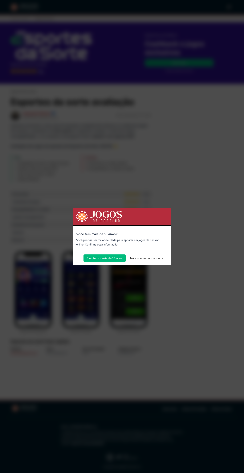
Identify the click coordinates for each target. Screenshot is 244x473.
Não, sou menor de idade (146, 258)
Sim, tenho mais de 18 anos (104, 258)
